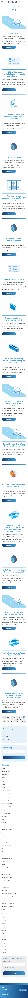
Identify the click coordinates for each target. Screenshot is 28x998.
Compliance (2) (5, 774)
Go (14, 757)
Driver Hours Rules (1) (6, 793)
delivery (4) (4, 784)
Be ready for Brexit (14, 33)
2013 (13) (3, 949)
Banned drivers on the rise (14, 279)
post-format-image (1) (6, 855)
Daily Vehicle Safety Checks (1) (9, 781)
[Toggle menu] (2, 2)
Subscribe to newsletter (11, 739)
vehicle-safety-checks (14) (7, 906)
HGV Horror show (14, 157)
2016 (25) (3, 939)
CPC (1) (3, 777)
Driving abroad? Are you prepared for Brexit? (14, 319)
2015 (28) (3, 943)
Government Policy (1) (6, 845)
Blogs (6, 736)
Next (22, 721)
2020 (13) (3, 927)
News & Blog (8, 729)
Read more (9, 47)
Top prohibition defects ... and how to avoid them (13, 240)
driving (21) (4, 810)
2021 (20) (3, 923)
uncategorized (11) (6, 900)
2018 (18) (3, 933)
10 (20, 719)
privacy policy (11, 967)
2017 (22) (3, 936)
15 (14, 721)
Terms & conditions (6, 991)
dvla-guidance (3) (5, 816)
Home (2, 987)
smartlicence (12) (5, 880)
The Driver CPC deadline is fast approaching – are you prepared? (14, 117)
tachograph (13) (5, 887)
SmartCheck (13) (5, 874)
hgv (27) (3, 848)
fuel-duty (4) (4, 842)
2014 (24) (3, 946)
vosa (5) (3, 909)
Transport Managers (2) (7, 896)
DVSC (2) (3, 826)
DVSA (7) (3, 822)
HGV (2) (3, 851)
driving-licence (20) (6, 813)
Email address (6, 961)
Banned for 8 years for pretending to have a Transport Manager (14, 696)
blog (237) (3, 768)
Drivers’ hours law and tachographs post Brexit (14, 613)
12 (4, 721)
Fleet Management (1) (6, 838)
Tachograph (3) (5, 890)
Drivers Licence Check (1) (7, 803)
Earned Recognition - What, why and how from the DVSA (14, 445)
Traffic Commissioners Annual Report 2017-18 (14, 654)
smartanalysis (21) (5, 867)
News (6, 733)
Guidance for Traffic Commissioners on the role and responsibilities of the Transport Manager (14, 528)
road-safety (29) (5, 861)
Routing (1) (4, 864)
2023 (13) (3, 917)
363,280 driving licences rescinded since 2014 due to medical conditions (14, 74)
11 (23, 719)
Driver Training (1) (5, 797)
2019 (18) (3, 930)
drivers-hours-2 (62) (6, 806)
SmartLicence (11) (5, 884)
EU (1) (2, 832)
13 (8, 721)
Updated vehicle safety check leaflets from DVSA (14, 486)
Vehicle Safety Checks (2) (7, 903)
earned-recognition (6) (7, 829)
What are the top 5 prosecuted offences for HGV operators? (14, 198)
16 (17, 721)
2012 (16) (3, 952)
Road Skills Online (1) (6, 858)
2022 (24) (3, 920)
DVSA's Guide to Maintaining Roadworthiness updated (14, 571)
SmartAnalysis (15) (6, 871)
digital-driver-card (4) (6, 790)
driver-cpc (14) (5, 800)
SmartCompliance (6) (6, 877)
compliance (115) (5, 771)
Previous (6, 717)
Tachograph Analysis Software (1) (9, 893)
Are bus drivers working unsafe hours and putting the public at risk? (14, 361)
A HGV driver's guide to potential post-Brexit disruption (14, 403)
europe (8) (4, 835)
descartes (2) (4, 787)
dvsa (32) (3, 819)
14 (11, 721)
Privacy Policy (4, 989)
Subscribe (14, 973)
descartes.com (5, 994)
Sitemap (3, 992)
